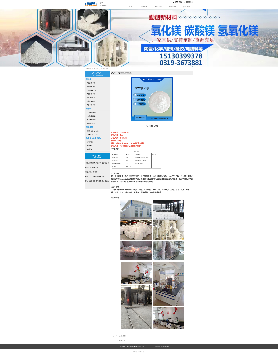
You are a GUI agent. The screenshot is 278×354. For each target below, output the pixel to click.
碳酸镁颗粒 (91, 123)
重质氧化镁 (91, 101)
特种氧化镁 (91, 105)
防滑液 (89, 149)
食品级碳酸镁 (91, 116)
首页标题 (88, 69)
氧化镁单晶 (91, 97)
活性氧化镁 (91, 86)
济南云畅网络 (165, 347)
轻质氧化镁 (91, 83)
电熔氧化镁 (91, 94)
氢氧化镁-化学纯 (92, 134)
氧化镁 (96, 69)
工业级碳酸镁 (91, 112)
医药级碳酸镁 (91, 120)
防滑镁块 (90, 146)
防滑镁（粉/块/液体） (94, 138)
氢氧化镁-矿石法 (92, 131)
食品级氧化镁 (91, 90)
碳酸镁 (88, 109)
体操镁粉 (90, 142)
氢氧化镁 (89, 127)
